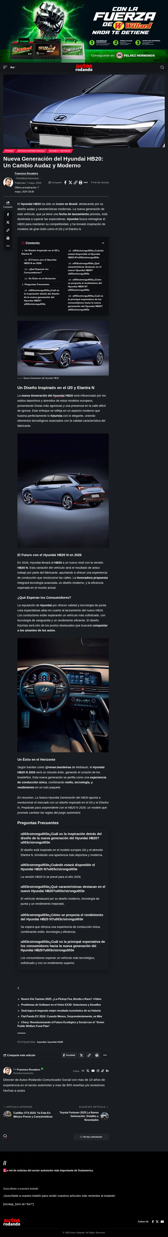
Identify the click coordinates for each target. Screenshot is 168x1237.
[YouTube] (93, 1071)
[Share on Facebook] (65, 182)
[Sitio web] (83, 1071)
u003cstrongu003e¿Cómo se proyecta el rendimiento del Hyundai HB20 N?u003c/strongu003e (85, 284)
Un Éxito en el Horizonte (42, 278)
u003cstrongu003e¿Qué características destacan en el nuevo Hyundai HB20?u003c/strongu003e (84, 268)
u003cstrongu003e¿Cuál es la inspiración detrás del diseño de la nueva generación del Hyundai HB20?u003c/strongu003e (41, 297)
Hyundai (9, 151)
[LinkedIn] (107, 1071)
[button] (6, 67)
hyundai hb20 (55, 1042)
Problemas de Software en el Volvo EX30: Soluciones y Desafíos (61, 1004)
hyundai (41, 1042)
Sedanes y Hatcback (59, 151)
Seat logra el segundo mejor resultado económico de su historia (61, 1010)
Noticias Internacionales (31, 151)
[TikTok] (102, 1071)
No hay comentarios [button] (92, 1137)
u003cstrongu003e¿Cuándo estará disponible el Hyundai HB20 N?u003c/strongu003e (86, 254)
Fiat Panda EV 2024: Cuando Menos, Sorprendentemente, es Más (61, 1016)
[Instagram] (98, 1071)
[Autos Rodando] (84, 67)
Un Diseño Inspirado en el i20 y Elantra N (40, 252)
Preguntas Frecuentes (37, 284)
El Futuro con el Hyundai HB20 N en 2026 (40, 261)
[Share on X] (70, 182)
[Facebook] (153, 1221)
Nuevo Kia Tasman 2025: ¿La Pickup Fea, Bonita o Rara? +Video (61, 999)
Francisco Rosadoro (26, 173)
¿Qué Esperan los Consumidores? (36, 271)
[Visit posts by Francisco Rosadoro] (8, 182)
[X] (88, 1071)
